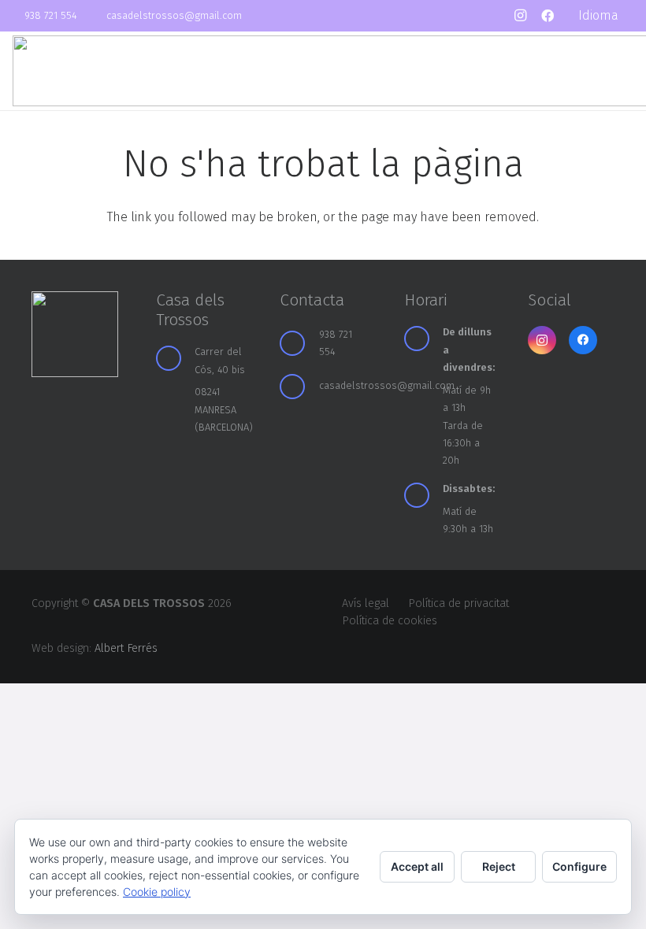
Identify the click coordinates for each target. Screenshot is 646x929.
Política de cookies (389, 620)
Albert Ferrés (126, 648)
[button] (606, 15)
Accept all (417, 866)
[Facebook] (547, 15)
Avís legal (365, 603)
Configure (579, 866)
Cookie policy (157, 891)
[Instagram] (520, 15)
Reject (498, 866)
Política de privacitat (458, 603)
